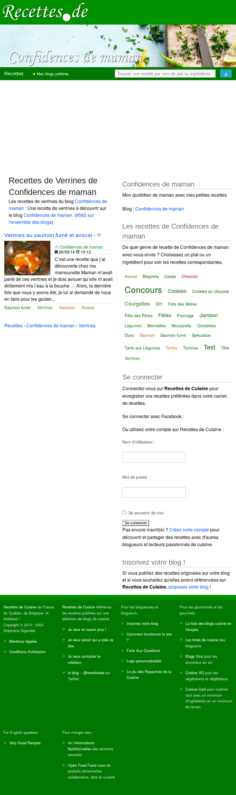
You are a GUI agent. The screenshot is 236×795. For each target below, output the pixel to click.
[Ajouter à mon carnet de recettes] (99, 235)
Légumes (133, 325)
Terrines (190, 348)
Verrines (44, 307)
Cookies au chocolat (210, 291)
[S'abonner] (56, 247)
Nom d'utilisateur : (138, 442)
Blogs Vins (194, 656)
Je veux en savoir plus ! (87, 629)
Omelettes (206, 325)
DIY (159, 304)
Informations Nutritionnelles (81, 745)
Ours (129, 335)
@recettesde (93, 672)
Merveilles (156, 325)
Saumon (67, 307)
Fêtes (164, 315)
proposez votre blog (188, 586)
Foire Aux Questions (143, 650)
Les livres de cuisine (201, 639)
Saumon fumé (17, 307)
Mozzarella (181, 325)
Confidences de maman (48, 215)
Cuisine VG (194, 672)
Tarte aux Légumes (142, 348)
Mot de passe (134, 477)
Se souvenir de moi (145, 513)
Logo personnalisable (144, 661)
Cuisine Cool (195, 689)
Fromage (185, 315)
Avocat (88, 307)
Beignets (151, 276)
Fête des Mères (182, 304)
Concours (143, 289)
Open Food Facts (82, 765)
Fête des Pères (139, 315)
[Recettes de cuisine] (45, 11)
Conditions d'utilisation (27, 651)
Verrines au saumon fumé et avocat (48, 235)
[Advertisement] (118, 125)
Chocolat (190, 276)
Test (209, 346)
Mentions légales (23, 641)
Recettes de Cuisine (19, 607)
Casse (170, 276)
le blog (73, 672)
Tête (225, 348)
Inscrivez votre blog (142, 623)
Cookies (177, 290)
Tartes (171, 348)
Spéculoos (201, 335)
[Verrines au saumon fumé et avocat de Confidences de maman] (27, 257)
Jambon (208, 315)
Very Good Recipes (25, 742)
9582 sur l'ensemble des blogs (51, 218)
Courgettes (137, 303)
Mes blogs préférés (52, 73)
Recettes (14, 73)
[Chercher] (226, 73)
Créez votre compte (189, 529)
